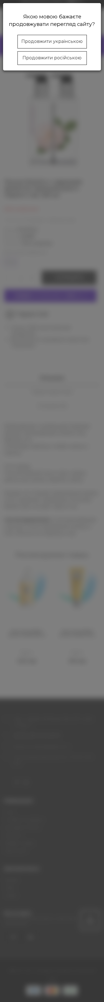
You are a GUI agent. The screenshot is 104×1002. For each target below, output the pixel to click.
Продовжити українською (52, 41)
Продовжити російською (52, 57)
